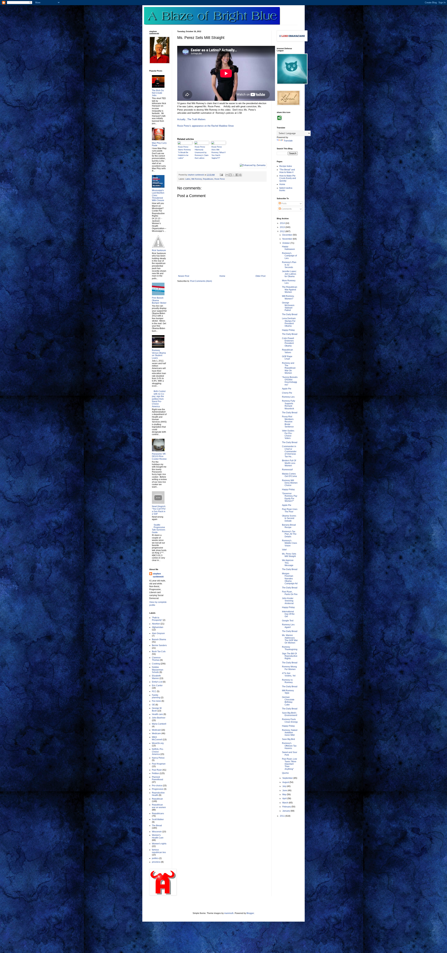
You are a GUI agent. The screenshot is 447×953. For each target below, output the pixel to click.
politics (155, 858)
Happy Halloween (288, 247)
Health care (157, 714)
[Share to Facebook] (237, 175)
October (286, 243)
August (286, 782)
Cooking (156, 663)
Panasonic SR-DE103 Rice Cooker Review (159, 456)
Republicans (208, 179)
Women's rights (159, 843)
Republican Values (287, 351)
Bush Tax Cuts (159, 651)
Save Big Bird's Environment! (289, 714)
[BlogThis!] (230, 175)
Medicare (156, 733)
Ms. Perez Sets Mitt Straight (289, 555)
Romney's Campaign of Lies (289, 255)
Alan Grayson (158, 633)
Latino (187, 179)
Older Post (260, 276)
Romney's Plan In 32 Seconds (289, 265)
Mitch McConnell (157, 738)
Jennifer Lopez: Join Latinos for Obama (289, 274)
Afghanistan (157, 627)
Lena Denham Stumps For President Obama (289, 322)
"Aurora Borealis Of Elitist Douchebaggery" (290, 381)
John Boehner (158, 718)
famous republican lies (159, 851)
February (286, 806)
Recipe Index (285, 166)
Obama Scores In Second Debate (289, 518)
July (284, 786)
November (287, 239)
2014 (282, 223)
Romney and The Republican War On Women (289, 368)
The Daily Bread (289, 314)
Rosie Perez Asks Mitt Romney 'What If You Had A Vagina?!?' (218, 152)
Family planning (156, 696)
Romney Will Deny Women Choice (290, 483)
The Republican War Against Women (289, 289)
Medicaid (156, 730)
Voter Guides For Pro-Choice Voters (288, 434)
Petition (155, 773)
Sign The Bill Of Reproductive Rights (289, 656)
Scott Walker (158, 819)
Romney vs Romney (287, 681)
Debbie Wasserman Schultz (157, 669)
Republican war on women (159, 806)
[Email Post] (221, 175)
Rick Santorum (159, 250)
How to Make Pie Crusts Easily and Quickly (287, 178)
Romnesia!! (287, 469)
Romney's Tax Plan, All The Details (289, 534)
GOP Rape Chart (287, 357)
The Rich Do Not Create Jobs (158, 93)
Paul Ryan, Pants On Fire (290, 592)
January (286, 811)
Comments (286, 209)
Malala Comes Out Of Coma (289, 475)
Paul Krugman (159, 764)
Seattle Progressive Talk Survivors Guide (158, 529)
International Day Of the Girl (288, 614)
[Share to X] (233, 175)
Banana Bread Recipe (289, 526)
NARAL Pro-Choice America (158, 751)
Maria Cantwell (159, 724)
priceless (156, 862)
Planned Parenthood (157, 778)
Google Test (287, 620)
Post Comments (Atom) (201, 281)
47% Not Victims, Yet (288, 674)
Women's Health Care (157, 836)
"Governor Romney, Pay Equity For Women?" (289, 497)
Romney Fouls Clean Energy (290, 720)
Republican (157, 799)
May (284, 794)
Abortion (156, 624)
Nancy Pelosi (158, 758)
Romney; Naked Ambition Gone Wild (289, 732)
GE (153, 704)
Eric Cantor (157, 685)
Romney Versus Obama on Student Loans (159, 354)
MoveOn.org (158, 743)
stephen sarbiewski (158, 575)
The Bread (157, 825)
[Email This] (227, 175)
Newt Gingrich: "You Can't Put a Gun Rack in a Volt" (159, 510)
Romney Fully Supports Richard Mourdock (288, 405)
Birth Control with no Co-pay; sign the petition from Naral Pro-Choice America (159, 399)
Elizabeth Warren (156, 677)
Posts (284, 203)
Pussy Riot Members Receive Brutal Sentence (288, 421)
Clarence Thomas (156, 658)
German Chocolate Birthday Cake (288, 701)
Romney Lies (288, 397)
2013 (282, 227)
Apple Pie (286, 388)
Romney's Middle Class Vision (289, 543)
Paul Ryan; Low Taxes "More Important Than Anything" (289, 764)
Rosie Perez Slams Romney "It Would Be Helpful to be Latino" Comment (184, 152)
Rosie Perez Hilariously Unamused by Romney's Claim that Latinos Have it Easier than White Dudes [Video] (201, 152)
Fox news (156, 701)
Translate (288, 141)
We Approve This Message (288, 563)
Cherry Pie (287, 393)
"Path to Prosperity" (157, 618)
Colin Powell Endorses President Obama (288, 342)
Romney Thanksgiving (289, 648)
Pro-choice (157, 785)
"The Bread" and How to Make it (287, 170)
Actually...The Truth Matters (191, 119)
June (285, 790)
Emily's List (157, 682)
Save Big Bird (288, 739)
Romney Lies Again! (288, 625)
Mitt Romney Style (288, 691)
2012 (282, 231)
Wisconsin (157, 831)
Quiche (285, 773)
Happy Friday (288, 330)
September (287, 778)
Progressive (157, 789)
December (287, 235)
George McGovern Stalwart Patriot (288, 306)
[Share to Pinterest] (240, 175)
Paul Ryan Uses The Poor (289, 510)
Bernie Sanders (159, 645)
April (284, 798)
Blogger (250, 913)
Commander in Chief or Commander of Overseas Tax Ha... (289, 451)
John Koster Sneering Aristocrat (288, 601)
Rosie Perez (219, 179)
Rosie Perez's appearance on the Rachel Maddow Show (205, 126)
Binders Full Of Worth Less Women (289, 463)
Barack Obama (159, 639)
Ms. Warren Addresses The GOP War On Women (290, 639)
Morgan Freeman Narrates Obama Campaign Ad (290, 578)
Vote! (284, 549)
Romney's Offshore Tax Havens (289, 745)
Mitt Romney (196, 179)
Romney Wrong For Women (289, 667)
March (285, 802)
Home (222, 276)
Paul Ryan (157, 770)
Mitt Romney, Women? (288, 297)
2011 (282, 816)
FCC (154, 691)
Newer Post (183, 276)
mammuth (229, 913)
